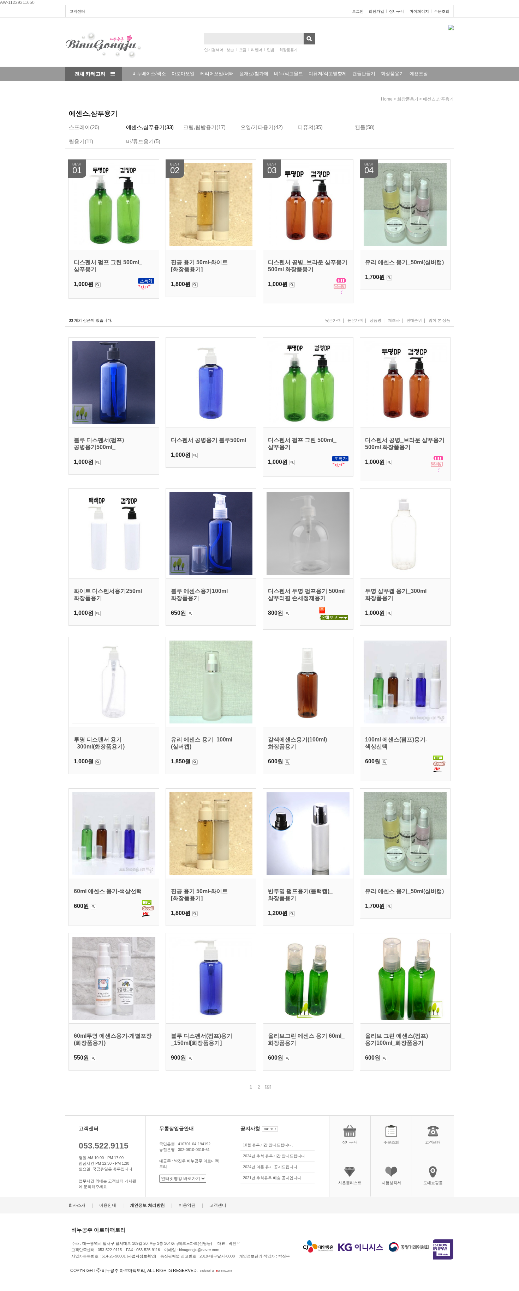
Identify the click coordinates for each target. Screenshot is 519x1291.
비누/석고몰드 (288, 73)
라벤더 (256, 50)
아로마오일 (183, 73)
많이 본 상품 (439, 320)
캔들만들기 (363, 73)
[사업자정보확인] (141, 1256)
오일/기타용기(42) (261, 127)
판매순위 (414, 320)
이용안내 (107, 1205)
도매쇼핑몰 (433, 1183)
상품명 (375, 320)
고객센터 (77, 11)
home (387, 99)
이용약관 (187, 1205)
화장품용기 (288, 50)
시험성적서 (391, 1183)
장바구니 (397, 11)
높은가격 (355, 320)
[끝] (268, 1087)
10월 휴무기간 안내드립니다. (268, 1145)
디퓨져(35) (310, 127)
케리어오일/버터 (217, 73)
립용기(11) (81, 141)
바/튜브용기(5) (143, 141)
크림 (242, 50)
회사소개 (76, 1205)
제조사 (394, 320)
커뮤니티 (137, 87)
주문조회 (441, 11)
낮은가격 (333, 320)
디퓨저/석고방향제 (328, 73)
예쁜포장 (419, 73)
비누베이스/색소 (149, 73)
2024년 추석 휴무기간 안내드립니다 (274, 1156)
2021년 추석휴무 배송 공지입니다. (272, 1178)
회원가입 (376, 11)
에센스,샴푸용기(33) (150, 127)
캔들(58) (365, 127)
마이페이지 (419, 11)
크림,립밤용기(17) (204, 127)
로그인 (358, 11)
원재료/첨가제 (253, 73)
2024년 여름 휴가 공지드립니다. (270, 1167)
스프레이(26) (84, 127)
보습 (230, 50)
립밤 (270, 50)
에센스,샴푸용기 (438, 99)
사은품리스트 (350, 1183)
